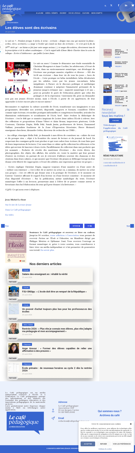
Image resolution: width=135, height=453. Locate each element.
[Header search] (105, 5)
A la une (39, 13)
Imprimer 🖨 (76, 226)
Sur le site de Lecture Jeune (18, 205)
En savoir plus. (47, 250)
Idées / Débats (51, 13)
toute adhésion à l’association (64, 235)
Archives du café (110, 415)
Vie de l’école (74, 13)
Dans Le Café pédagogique (18, 210)
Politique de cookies (105, 449)
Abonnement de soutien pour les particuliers (121, 86)
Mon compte (96, 13)
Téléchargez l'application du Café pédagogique (115, 128)
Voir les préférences (122, 444)
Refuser (103, 444)
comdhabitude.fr (110, 166)
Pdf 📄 (90, 226)
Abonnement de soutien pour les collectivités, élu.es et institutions (121, 99)
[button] (131, 424)
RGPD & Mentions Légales (60, 448)
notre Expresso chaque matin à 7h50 (25, 407)
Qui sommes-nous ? (110, 411)
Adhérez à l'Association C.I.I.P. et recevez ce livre (121, 52)
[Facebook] (118, 5)
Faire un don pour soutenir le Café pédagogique (121, 75)
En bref (63, 13)
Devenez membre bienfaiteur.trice (121, 62)
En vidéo (9, 215)
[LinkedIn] (126, 5)
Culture (85, 13)
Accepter (88, 444)
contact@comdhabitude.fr (114, 163)
